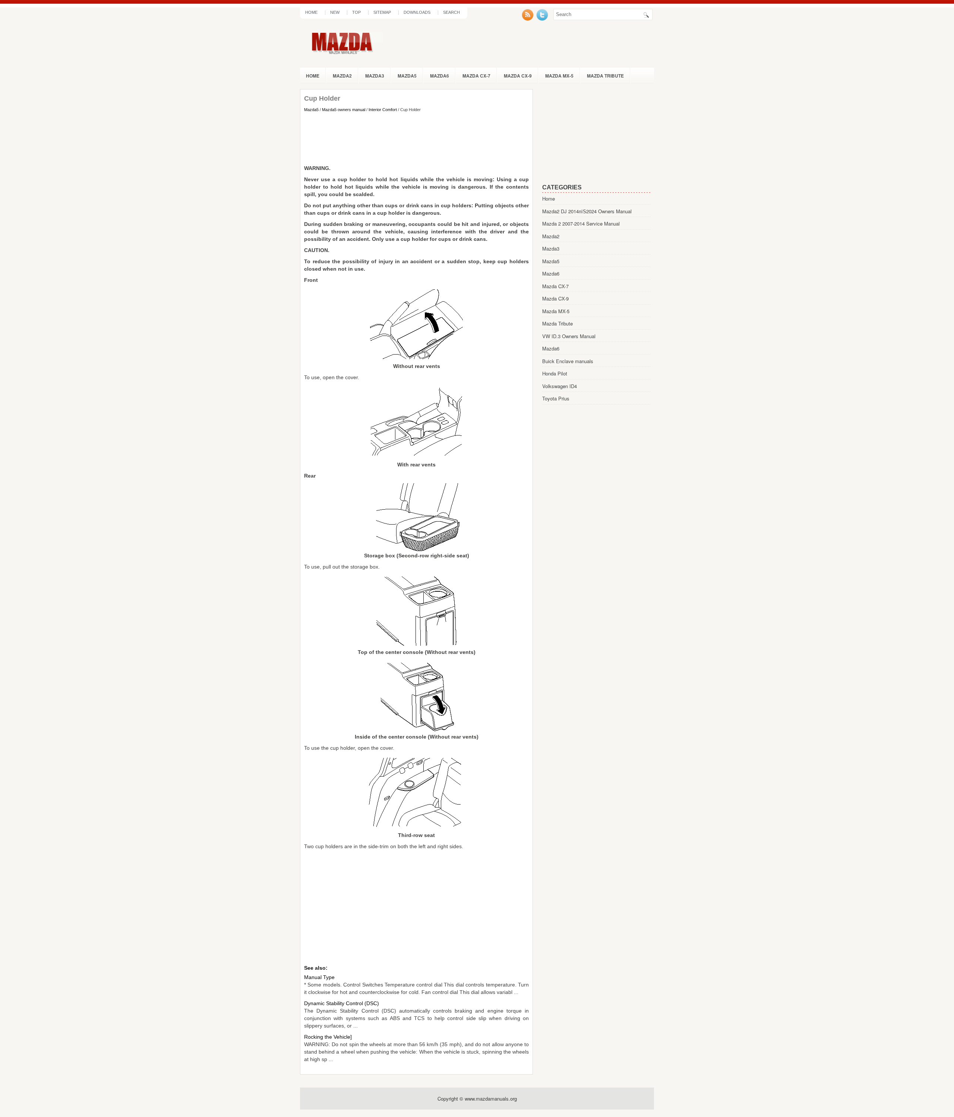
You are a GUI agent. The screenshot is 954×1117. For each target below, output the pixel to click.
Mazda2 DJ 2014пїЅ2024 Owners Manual (587, 211)
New (334, 12)
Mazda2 (342, 75)
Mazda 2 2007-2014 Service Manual (581, 223)
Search (451, 12)
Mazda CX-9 (518, 75)
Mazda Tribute (605, 75)
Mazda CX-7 (476, 75)
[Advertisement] (416, 138)
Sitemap (382, 12)
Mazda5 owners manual (343, 109)
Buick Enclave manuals (567, 361)
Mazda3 (374, 75)
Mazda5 (407, 75)
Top (356, 12)
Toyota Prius (555, 398)
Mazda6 (439, 75)
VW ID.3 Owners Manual (569, 336)
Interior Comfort (383, 109)
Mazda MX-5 (559, 75)
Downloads (417, 12)
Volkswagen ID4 (559, 386)
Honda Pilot (554, 373)
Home (311, 12)
